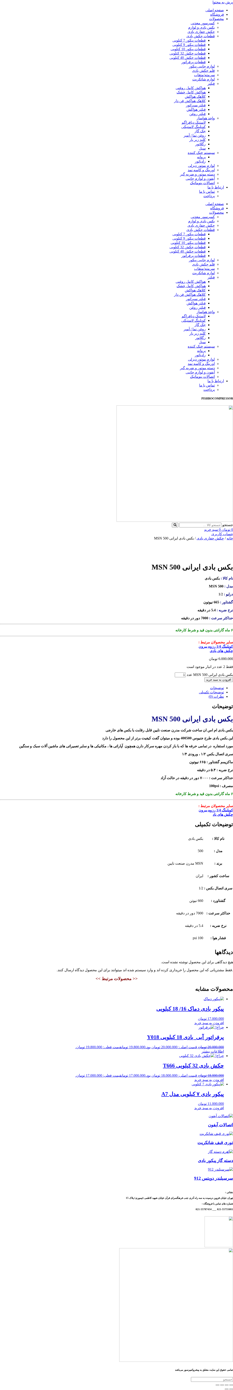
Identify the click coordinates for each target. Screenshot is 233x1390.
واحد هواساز (206, 118)
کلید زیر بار (197, 140)
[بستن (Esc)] (217, 1385)
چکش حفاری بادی (201, 32)
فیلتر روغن (197, 114)
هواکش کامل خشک (191, 92)
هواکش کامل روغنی (191, 88)
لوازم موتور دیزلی (201, 166)
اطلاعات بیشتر (213, 1051)
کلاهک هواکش (195, 96)
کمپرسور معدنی (203, 23)
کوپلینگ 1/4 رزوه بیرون (216, 646)
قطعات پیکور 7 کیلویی (189, 40)
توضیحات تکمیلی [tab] (211, 692)
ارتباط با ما (216, 187)
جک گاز (200, 131)
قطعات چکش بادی (200, 36)
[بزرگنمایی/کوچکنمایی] (231, 1385)
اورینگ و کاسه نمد (201, 170)
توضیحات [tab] (217, 688)
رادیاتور (200, 161)
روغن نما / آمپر (195, 135)
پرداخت (209, 196)
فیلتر (211, 83)
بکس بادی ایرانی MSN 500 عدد (210, 675)
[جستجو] (175, 525)
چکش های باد (223, 814)
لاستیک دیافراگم (194, 122)
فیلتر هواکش (196, 109)
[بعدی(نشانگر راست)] (226, 1389)
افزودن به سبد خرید (218, 679)
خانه (230, 538)
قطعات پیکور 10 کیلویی (188, 49)
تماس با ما (207, 191)
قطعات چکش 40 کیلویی (188, 58)
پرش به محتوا (223, 2)
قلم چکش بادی (203, 71)
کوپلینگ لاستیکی (193, 127)
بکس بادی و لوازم (201, 27)
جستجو (227, 525)
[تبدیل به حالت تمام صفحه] (226, 1385)
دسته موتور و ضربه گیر (197, 174)
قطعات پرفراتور (193, 62)
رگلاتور (200, 144)
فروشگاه (217, 14)
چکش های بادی (221, 651)
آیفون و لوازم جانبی (200, 179)
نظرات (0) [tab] (216, 696)
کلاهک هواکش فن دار (190, 101)
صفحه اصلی (214, 10)
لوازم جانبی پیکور (202, 66)
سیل (202, 148)
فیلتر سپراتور (196, 105)
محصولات (216, 19)
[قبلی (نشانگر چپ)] (231, 1389)
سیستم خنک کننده (201, 153)
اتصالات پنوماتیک (202, 183)
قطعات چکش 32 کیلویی (188, 53)
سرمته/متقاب (204, 75)
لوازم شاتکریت (203, 79)
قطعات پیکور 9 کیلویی (189, 45)
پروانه (201, 157)
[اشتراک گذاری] (222, 1385)
